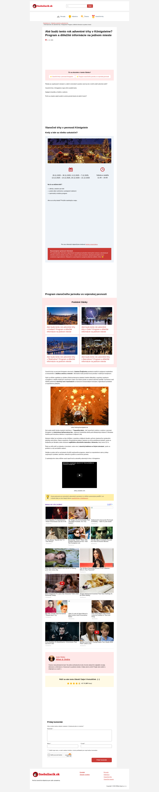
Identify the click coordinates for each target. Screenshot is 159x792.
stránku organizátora (92, 244)
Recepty (62, 16)
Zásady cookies (85, 774)
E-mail (83, 743)
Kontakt (82, 772)
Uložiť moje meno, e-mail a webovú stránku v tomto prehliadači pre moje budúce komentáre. (73, 750)
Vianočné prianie (109, 779)
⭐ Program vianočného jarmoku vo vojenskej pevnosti (93, 76)
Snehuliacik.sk (46, 23)
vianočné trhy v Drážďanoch (80, 498)
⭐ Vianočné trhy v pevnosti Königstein (61, 76)
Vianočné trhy (99, 16)
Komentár (50, 728)
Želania (86, 16)
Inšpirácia (75, 16)
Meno (49, 743)
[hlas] (68, 683)
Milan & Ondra (63, 659)
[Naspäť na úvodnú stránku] (43, 6)
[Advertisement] (79, 55)
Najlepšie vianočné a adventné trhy (59, 23)
